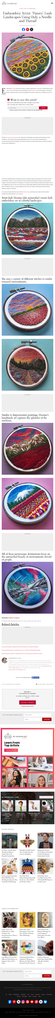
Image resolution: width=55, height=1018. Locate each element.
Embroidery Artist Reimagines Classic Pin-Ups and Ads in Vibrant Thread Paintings (27, 932)
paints (34, 90)
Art (6, 994)
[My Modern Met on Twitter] (18, 1002)
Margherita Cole (24, 25)
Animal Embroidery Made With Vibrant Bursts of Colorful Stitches (20, 647)
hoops (14, 88)
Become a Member (27, 702)
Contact (28, 1012)
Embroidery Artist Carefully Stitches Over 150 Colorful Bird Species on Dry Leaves (45, 879)
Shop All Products (46, 797)
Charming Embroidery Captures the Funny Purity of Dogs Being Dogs (21, 650)
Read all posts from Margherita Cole (17, 669)
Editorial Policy (12, 1012)
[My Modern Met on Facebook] (10, 1002)
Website (10, 618)
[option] (14, 781)
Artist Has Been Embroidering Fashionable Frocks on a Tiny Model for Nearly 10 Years (27, 879)
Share (36, 677)
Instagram (20, 194)
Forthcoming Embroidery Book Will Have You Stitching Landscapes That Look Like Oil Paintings (9, 879)
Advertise (33, 1012)
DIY (28, 994)
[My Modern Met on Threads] (41, 1002)
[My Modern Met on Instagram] (23, 1002)
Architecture (23, 994)
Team (17, 1012)
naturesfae (9, 90)
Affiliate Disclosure (40, 1012)
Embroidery (32, 8)
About (6, 1012)
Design (10, 994)
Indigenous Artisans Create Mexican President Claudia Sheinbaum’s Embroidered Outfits (45, 853)
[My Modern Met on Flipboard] (27, 1002)
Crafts (26, 8)
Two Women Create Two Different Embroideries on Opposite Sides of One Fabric (9, 960)
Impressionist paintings (13, 137)
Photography (16, 994)
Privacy (46, 1012)
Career (32, 994)
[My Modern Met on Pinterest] (14, 1002)
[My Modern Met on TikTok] (36, 1002)
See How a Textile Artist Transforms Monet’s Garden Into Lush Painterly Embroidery (9, 853)
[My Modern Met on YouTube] (32, 1002)
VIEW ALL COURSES (11, 750)
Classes (43, 994)
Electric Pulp (35, 1015)
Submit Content (22, 1012)
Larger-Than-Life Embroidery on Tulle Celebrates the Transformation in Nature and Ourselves (9, 933)
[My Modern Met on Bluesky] (45, 1002)
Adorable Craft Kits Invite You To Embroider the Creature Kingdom (27, 852)
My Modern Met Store (10, 797)
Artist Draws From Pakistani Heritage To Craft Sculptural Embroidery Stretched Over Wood (44, 933)
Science (18, 996)
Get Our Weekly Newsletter (45, 684)
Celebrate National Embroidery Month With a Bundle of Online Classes (45, 960)
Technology (24, 996)
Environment (49, 994)
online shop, (26, 192)
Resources (37, 994)
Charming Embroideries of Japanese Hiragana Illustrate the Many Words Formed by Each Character (27, 960)
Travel (30, 996)
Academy (35, 996)
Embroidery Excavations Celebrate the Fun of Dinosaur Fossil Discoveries (22, 653)
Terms (50, 1012)
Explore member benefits (28, 706)
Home (21, 8)
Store (40, 996)
